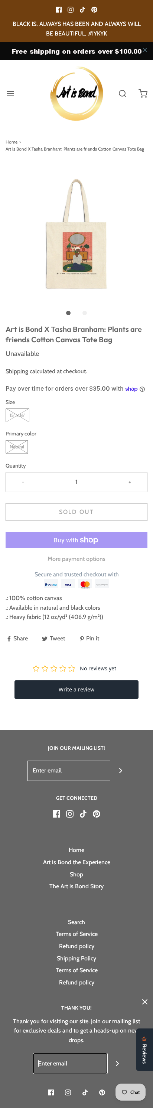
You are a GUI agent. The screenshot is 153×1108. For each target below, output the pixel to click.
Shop (76, 874)
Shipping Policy (76, 958)
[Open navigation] (10, 94)
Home (11, 142)
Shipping (17, 371)
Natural (17, 446)
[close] (145, 50)
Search (76, 922)
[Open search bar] (122, 94)
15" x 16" (17, 415)
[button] (76, 234)
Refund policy (76, 946)
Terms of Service (77, 933)
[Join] (120, 771)
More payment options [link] (76, 558)
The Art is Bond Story (76, 886)
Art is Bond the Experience (76, 862)
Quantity (16, 465)
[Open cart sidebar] (143, 94)
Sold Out (76, 511)
